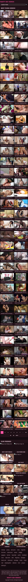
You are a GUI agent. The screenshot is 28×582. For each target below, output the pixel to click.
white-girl (3, 565)
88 (26, 432)
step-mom (7, 557)
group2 (23, 563)
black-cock (3, 560)
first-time (3, 552)
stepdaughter (8, 563)
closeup (3, 549)
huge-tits (23, 549)
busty (21, 560)
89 (10, 435)
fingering (17, 557)
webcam (14, 563)
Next (17, 435)
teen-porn (13, 549)
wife (13, 557)
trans (2, 557)
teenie (15, 552)
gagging (3, 555)
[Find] (26, 5)
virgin (25, 560)
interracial (10, 560)
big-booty (14, 555)
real (2, 563)
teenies (8, 555)
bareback (24, 555)
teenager (23, 557)
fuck (19, 563)
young (8, 549)
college (20, 552)
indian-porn (10, 552)
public (19, 555)
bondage (16, 560)
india (18, 549)
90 (13, 435)
